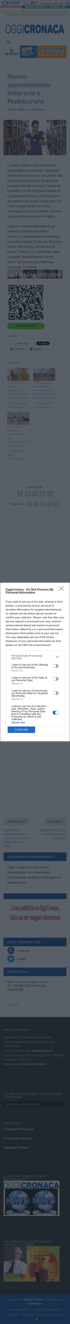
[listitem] (35, 657)
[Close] (62, 589)
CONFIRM (21, 729)
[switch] (56, 666)
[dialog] (35, 662)
